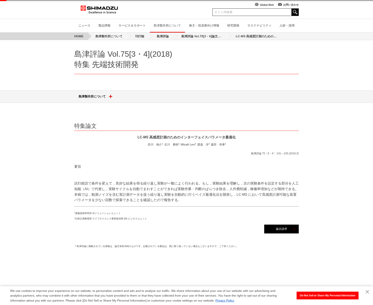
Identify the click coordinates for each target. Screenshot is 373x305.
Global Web (267, 4)
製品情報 (104, 25)
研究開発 (233, 25)
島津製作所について (167, 25)
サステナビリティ (259, 25)
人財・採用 (287, 25)
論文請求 (281, 228)
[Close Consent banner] (367, 292)
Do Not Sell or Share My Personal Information (327, 295)
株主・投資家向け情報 (204, 25)
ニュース (84, 25)
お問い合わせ (291, 4)
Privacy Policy (224, 300)
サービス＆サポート (132, 25)
